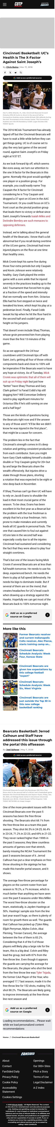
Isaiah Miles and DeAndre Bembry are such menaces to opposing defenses (26, 221)
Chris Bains (12, 67)
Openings (38, 1060)
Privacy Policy (10, 1076)
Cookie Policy (10, 1082)
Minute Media (17, 1105)
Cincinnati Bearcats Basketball (26, 1037)
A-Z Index (38, 1087)
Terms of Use (41, 1076)
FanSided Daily (11, 1071)
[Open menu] (4, 4)
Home (6, 1037)
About (5, 1060)
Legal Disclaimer (43, 1082)
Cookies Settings (12, 1097)
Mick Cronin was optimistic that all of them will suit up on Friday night (27, 377)
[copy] (21, 73)
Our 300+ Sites (41, 1066)
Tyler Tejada (43, 972)
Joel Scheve (12, 749)
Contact (7, 1066)
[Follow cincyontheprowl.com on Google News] (47, 615)
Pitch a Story (40, 1071)
